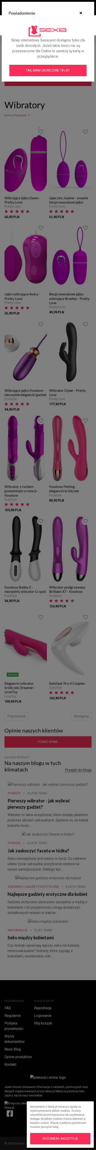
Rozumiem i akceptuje (60, 1138)
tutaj (55, 1126)
